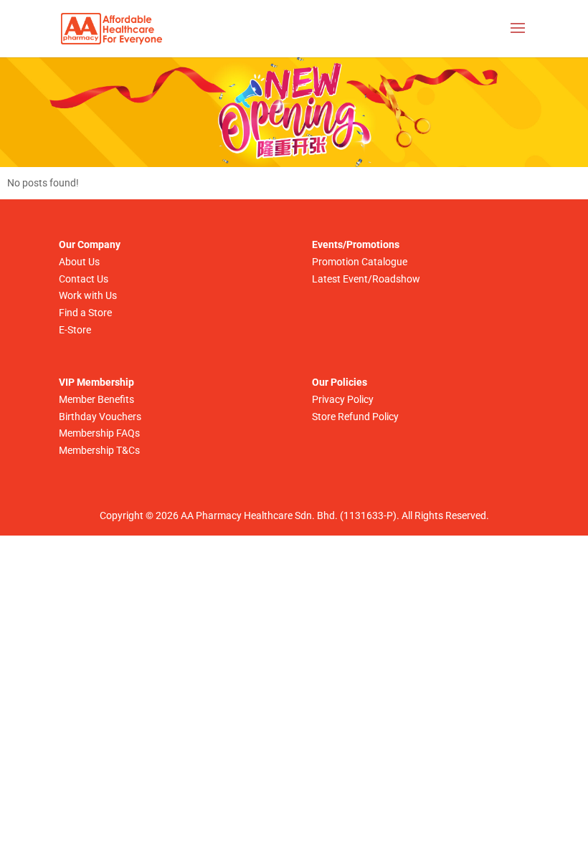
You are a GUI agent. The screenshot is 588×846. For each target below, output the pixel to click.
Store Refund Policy (355, 416)
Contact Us (83, 279)
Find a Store (85, 312)
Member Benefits (96, 399)
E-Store (75, 330)
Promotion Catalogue (359, 261)
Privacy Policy (343, 399)
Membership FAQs (99, 433)
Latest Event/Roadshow (366, 279)
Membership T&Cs (99, 450)
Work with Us (88, 295)
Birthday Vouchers (100, 416)
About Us (79, 261)
